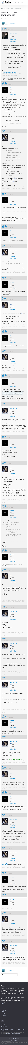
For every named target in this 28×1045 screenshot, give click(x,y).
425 (3, 351)
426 (3, 376)
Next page (11, 23)
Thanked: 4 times (13, 143)
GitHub (2, 1003)
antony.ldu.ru (13, 39)
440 (3, 815)
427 (3, 405)
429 (3, 463)
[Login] (18, 2)
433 (3, 607)
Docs (3, 1013)
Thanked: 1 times (13, 94)
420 (3, 227)
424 (3, 332)
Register (4, 1026)
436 (3, 717)
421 (3, 246)
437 (3, 738)
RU (22, 2)
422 (3, 278)
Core (3, 1008)
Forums (4, 1015)
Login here (5, 1024)
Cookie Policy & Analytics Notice (13, 1033)
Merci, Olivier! (14, 1040)
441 (3, 848)
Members (12, 87)
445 (3, 941)
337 (3, 29)
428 (3, 437)
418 (3, 131)
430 (3, 507)
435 (3, 679)
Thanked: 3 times (13, 41)
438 (3, 768)
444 (3, 913)
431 (3, 551)
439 (3, 793)
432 (3, 570)
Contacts (4, 1017)
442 (3, 873)
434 (3, 640)
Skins (3, 1011)
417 (3, 84)
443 (3, 896)
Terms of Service (4, 1029)
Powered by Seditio (14, 1038)
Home (3, 1006)
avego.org (12, 141)
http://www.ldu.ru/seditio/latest (9, 72)
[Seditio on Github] (15, 2)
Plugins (4, 1010)
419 (3, 194)
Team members (13, 33)
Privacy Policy (13, 1029)
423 (3, 299)
